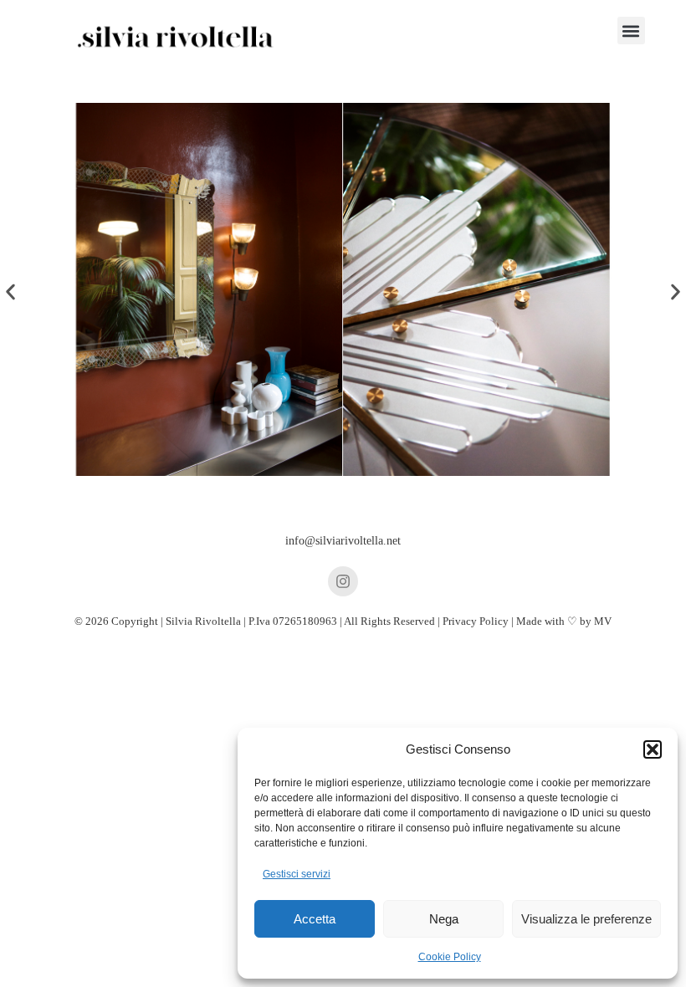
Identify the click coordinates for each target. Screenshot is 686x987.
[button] (652, 749)
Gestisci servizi (296, 874)
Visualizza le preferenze (586, 919)
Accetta (314, 919)
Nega (443, 919)
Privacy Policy (476, 621)
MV (603, 621)
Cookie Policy (449, 957)
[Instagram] (343, 581)
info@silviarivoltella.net (343, 540)
